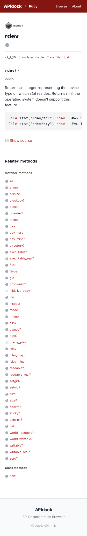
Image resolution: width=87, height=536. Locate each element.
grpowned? (18, 284)
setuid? (15, 387)
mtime (14, 316)
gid (12, 278)
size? (13, 400)
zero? (14, 458)
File (58, 57)
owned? (15, 329)
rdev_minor (18, 361)
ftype (13, 271)
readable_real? (20, 374)
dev (12, 226)
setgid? (15, 381)
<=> (12, 181)
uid (12, 426)
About (76, 6)
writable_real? (20, 452)
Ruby (33, 6)
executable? (18, 252)
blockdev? (17, 200)
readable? (17, 368)
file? (12, 265)
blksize (15, 194)
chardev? (16, 213)
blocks (14, 207)
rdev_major (18, 355)
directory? (17, 245)
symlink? (16, 419)
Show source (21, 140)
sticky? (15, 413)
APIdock (13, 6)
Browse (61, 6)
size (12, 394)
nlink (13, 323)
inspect (15, 303)
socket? (15, 407)
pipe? (13, 336)
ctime (14, 220)
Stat (66, 57)
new (12, 476)
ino (12, 297)
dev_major (17, 232)
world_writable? (21, 439)
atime (14, 187)
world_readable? (22, 432)
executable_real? (22, 258)
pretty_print (18, 342)
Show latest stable (31, 57)
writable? (16, 445)
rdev (60, 118)
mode (14, 310)
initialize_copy (20, 290)
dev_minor (17, 239)
